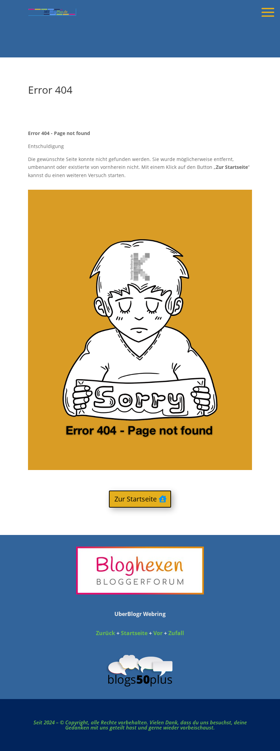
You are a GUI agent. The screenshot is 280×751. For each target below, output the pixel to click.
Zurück (105, 633)
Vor (158, 633)
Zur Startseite (135, 499)
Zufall (176, 633)
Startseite (135, 633)
